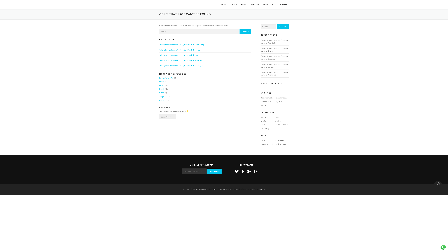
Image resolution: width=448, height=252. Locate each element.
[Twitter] (237, 171)
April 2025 (264, 105)
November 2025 (281, 98)
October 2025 (266, 101)
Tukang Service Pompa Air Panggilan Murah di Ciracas (179, 50)
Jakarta (161, 85)
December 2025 (267, 98)
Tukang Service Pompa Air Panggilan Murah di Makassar (180, 60)
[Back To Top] (438, 184)
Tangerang (163, 96)
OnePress (242, 189)
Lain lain (162, 100)
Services (255, 4)
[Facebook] (243, 171)
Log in (263, 140)
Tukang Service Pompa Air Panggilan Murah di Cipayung (180, 55)
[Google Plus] (249, 171)
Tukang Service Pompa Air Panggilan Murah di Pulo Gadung (181, 45)
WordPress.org (280, 144)
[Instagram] (255, 171)
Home (223, 4)
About (244, 4)
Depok (161, 89)
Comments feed (267, 144)
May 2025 (278, 101)
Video (265, 4)
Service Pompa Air (166, 78)
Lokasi (161, 81)
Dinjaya (233, 4)
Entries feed (279, 140)
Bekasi (161, 93)
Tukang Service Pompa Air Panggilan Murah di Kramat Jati (181, 65)
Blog (274, 4)
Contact (284, 4)
